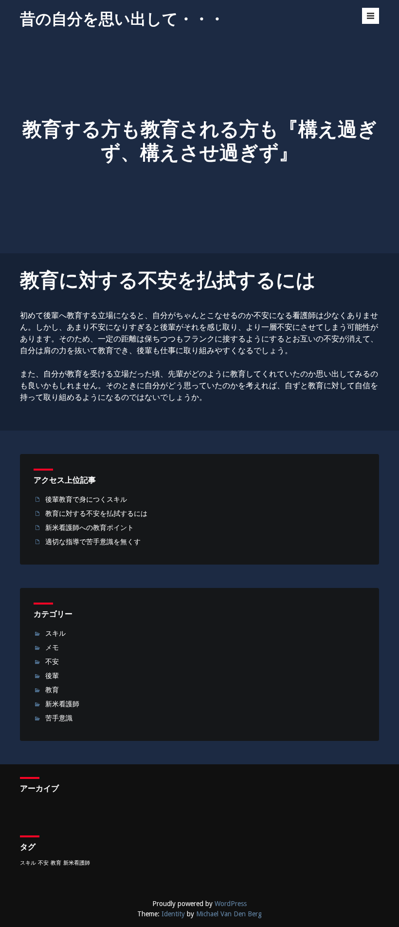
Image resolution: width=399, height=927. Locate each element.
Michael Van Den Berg (229, 914)
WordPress (231, 904)
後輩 (52, 676)
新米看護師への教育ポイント (89, 527)
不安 (52, 661)
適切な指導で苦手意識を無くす (93, 542)
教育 (52, 690)
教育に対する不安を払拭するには (96, 513)
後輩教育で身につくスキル (86, 499)
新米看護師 (62, 704)
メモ (52, 647)
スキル (55, 633)
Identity (173, 914)
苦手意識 (59, 718)
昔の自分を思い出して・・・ (122, 19)
